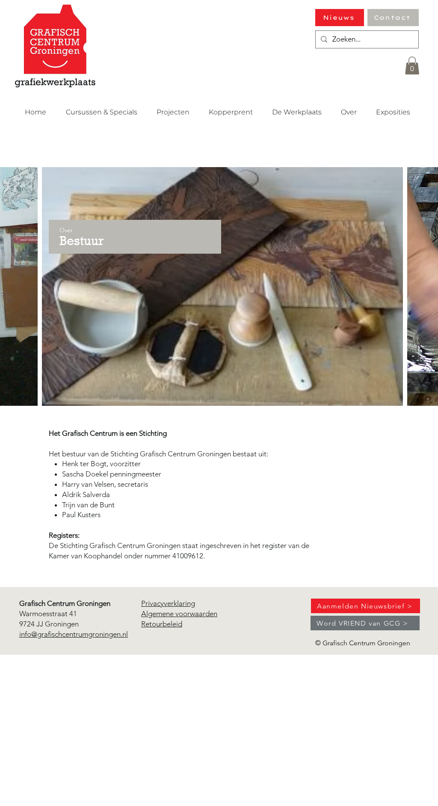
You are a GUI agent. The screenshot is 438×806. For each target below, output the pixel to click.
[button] (412, 66)
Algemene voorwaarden (179, 613)
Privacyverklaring (168, 603)
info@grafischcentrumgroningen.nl (73, 634)
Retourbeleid (161, 624)
